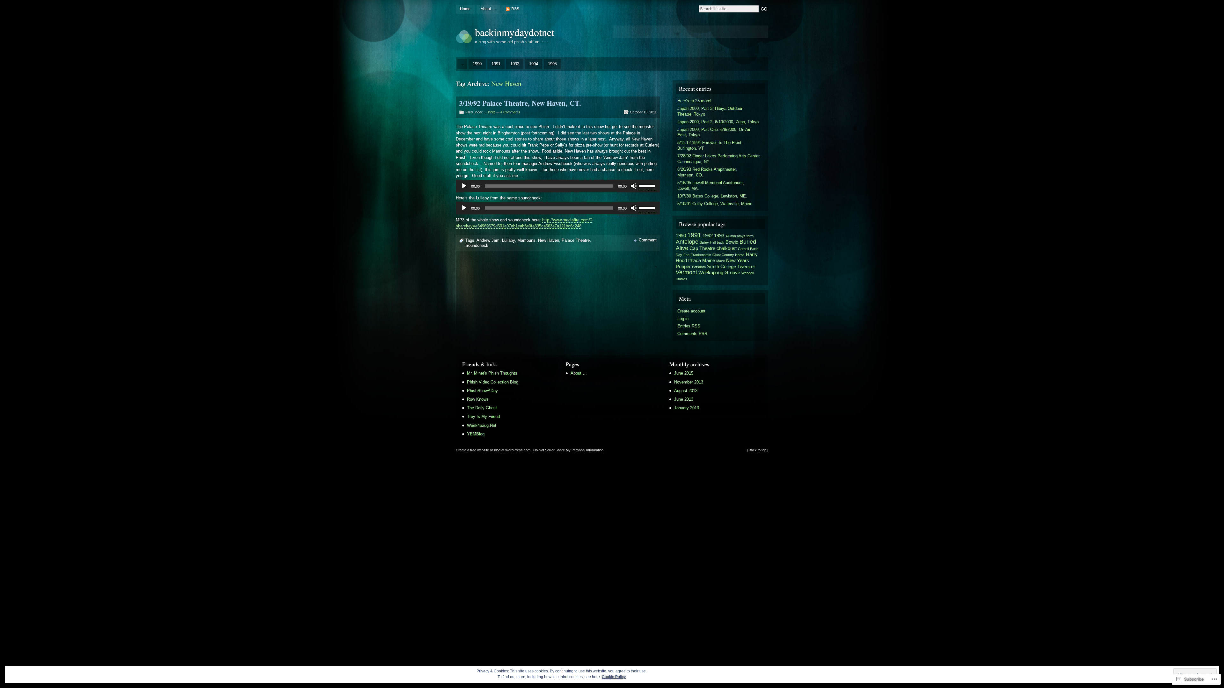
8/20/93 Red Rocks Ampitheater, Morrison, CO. (707, 172)
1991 (496, 63)
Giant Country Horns (728, 255)
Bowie (731, 242)
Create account (691, 311)
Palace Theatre (576, 240)
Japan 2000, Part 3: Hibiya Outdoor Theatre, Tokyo (709, 111)
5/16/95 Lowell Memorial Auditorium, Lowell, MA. (710, 185)
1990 (477, 63)
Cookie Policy (614, 677)
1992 (514, 63)
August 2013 (685, 390)
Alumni (730, 236)
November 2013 (688, 382)
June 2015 (683, 373)
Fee (686, 255)
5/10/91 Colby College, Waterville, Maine (714, 203)
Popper (683, 266)
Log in (682, 318)
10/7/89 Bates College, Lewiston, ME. (712, 196)
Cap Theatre (702, 248)
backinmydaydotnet (514, 32)
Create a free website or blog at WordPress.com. (493, 450)
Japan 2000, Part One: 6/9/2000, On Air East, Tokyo (713, 132)
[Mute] (633, 186)
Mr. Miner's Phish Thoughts (492, 373)
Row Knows (478, 399)
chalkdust (727, 248)
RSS (515, 9)
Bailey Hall (708, 242)
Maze (720, 261)
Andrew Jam (488, 240)
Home (465, 9)
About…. (488, 9)
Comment (648, 240)
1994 (533, 63)
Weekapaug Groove (719, 272)
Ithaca (694, 260)
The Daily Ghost (482, 407)
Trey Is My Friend (483, 416)
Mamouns (526, 240)
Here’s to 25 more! (694, 100)
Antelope (687, 242)
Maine (708, 260)
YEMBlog (475, 434)
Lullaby (508, 240)
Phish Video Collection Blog (492, 382)
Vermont (686, 272)
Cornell (743, 249)
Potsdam (699, 267)
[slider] (648, 185)
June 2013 (683, 399)
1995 (552, 63)
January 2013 (686, 407)
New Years (737, 260)
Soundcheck (476, 245)
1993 (719, 235)
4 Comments (510, 112)
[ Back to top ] (757, 450)
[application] (558, 186)
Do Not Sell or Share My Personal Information (568, 450)
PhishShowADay (482, 390)
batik (720, 242)
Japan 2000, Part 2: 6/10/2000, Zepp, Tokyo (718, 121)
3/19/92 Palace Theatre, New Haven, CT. (520, 103)
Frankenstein (701, 255)
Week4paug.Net (481, 425)
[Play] (464, 186)
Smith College (721, 266)
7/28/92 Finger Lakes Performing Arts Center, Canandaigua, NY (719, 159)
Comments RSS (692, 333)
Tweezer (746, 266)
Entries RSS (688, 326)
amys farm (745, 236)
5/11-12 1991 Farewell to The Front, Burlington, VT (710, 145)
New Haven (548, 240)
